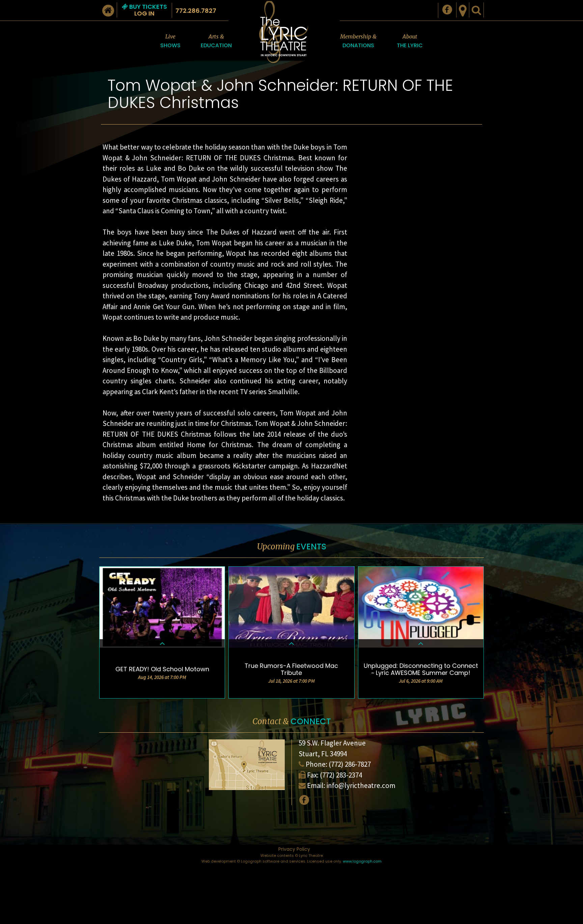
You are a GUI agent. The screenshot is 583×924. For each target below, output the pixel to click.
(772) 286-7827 (350, 764)
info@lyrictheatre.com (361, 785)
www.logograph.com (362, 861)
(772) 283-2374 (341, 775)
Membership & (358, 41)
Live (170, 41)
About (410, 41)
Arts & (216, 41)
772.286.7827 (195, 10)
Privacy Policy (294, 849)
